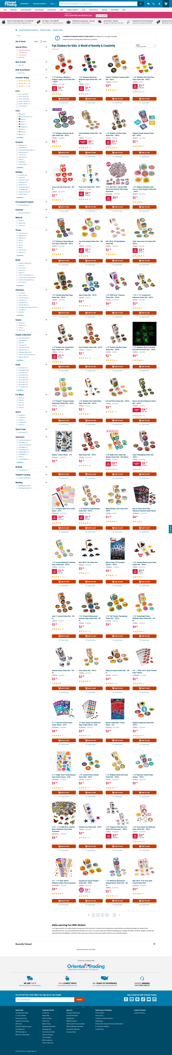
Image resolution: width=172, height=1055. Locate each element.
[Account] (159, 3)
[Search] (140, 3)
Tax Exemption (46, 1037)
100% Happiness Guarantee (74, 1026)
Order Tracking (46, 1018)
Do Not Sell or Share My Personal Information (109, 1024)
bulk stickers (89, 931)
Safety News (99, 1021)
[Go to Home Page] (16, 30)
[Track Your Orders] (148, 3)
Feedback (170, 529)
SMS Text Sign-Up (21, 1032)
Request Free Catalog (22, 1021)
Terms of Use (99, 1015)
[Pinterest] (137, 999)
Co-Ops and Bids (21, 1015)
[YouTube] (149, 999)
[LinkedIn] (132, 999)
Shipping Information (49, 1026)
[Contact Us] (153, 3)
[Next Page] (119, 915)
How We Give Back (72, 1015)
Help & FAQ (45, 1015)
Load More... (20, 137)
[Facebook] (126, 999)
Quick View (64, 103)
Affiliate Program (71, 1021)
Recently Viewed (23, 944)
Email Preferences (47, 1043)
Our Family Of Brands (72, 1029)
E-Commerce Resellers (102, 1026)
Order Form (45, 1021)
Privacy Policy (99, 1013)
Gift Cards (19, 1024)
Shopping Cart (46, 1029)
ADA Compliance (47, 1040)
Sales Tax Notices (47, 1035)
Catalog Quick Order (22, 1013)
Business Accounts (21, 1018)
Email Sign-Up (20, 1029)
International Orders (48, 1032)
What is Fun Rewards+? (23, 1035)
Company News (71, 1032)
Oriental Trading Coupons (23, 1026)
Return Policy (46, 1024)
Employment (70, 1018)
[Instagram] (154, 999)
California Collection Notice (104, 1018)
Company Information (73, 1013)
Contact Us (45, 1013)
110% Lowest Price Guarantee (75, 1024)
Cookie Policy (99, 1029)
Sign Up (79, 1000)
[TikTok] (143, 999)
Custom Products (139, 1013)
